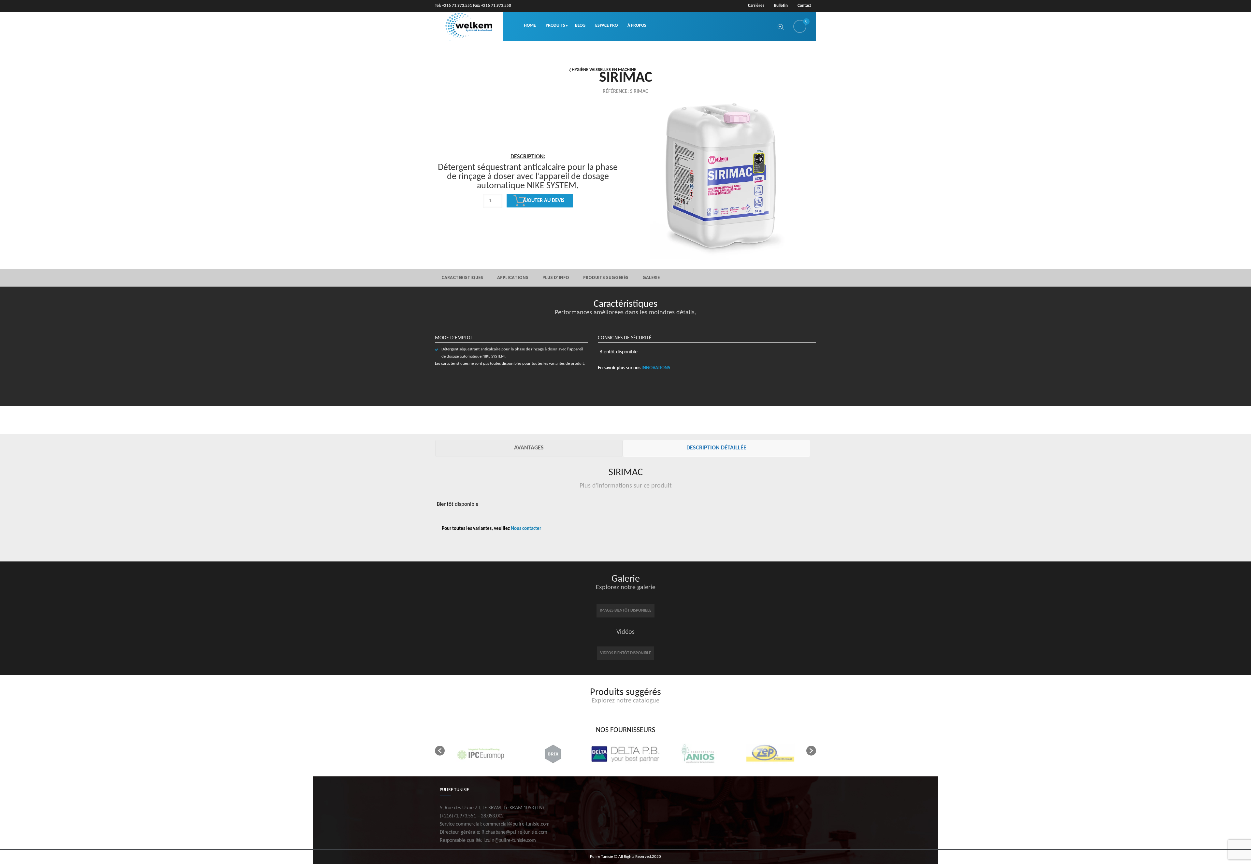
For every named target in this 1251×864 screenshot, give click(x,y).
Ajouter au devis (544, 200)
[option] (528, 202)
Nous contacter (526, 528)
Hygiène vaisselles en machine (604, 69)
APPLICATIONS (512, 277)
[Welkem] (469, 26)
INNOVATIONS (655, 368)
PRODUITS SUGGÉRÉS (605, 277)
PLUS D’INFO (555, 277)
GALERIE (651, 277)
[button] (440, 751)
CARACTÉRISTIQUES (462, 277)
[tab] (529, 448)
